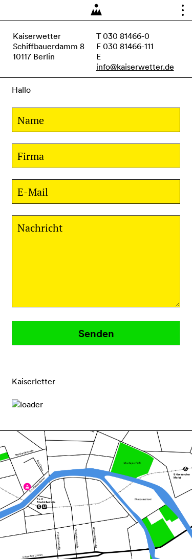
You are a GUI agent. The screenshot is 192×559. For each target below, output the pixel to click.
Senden (96, 333)
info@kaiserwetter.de (135, 66)
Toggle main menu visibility (179, 12)
